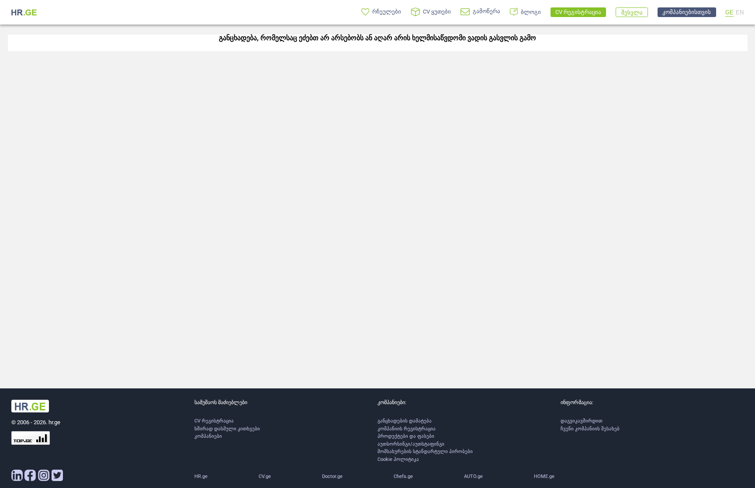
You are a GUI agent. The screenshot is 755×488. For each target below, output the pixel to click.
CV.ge (265, 476)
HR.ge (201, 476)
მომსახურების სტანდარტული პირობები (425, 451)
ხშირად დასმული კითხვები (227, 429)
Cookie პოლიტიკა (398, 459)
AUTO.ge (473, 476)
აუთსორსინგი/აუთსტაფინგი (411, 444)
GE (729, 12)
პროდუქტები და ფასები (406, 436)
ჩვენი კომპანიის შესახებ (590, 429)
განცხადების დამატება (405, 421)
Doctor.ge (332, 476)
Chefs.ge (403, 476)
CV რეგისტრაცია (214, 421)
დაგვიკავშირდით (582, 421)
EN (740, 12)
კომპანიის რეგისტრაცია (407, 429)
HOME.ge (544, 476)
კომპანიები (208, 436)
